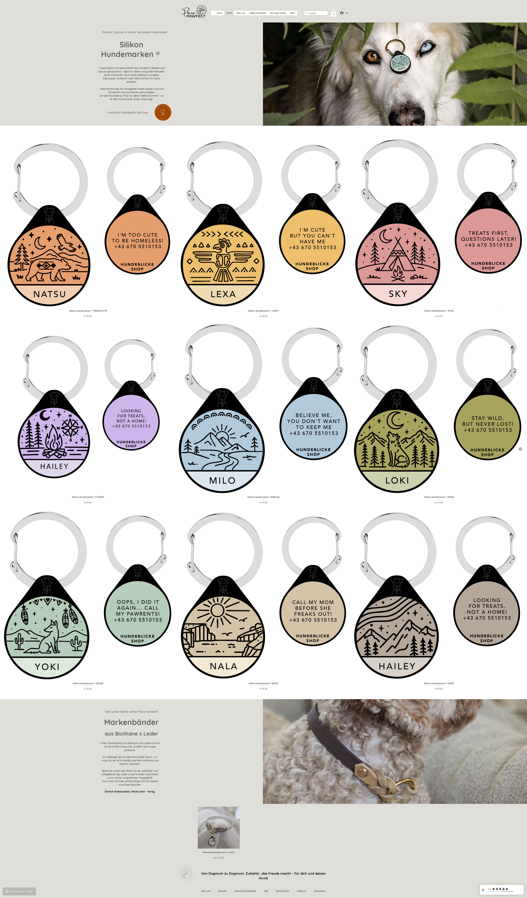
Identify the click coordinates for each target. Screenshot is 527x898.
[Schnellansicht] (88, 220)
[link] (334, 12)
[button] (257, 13)
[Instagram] (520, 449)
